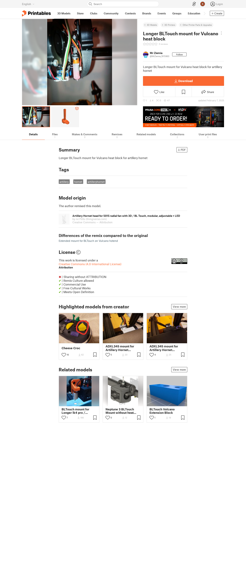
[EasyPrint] (194, 4)
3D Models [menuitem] (63, 13)
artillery (64, 181)
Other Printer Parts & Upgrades (197, 25)
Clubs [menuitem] (93, 13)
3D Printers (169, 25)
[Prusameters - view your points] (202, 4)
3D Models (152, 25)
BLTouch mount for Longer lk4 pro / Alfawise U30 (75, 411)
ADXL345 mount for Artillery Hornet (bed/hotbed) (120, 348)
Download (185, 81)
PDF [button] (183, 149)
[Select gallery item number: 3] (82, 403)
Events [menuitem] (162, 13)
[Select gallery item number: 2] (79, 403)
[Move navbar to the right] (204, 13)
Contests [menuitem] (130, 13)
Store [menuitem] (80, 13)
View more (179, 306)
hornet (78, 181)
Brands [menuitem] (146, 13)
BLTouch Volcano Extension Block (162, 411)
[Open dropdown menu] (221, 33)
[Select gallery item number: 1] (75, 403)
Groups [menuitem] (176, 13)
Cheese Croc (71, 348)
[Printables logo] (36, 13)
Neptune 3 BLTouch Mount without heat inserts (120, 411)
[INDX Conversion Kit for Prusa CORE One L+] (183, 116)
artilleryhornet (96, 181)
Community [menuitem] (111, 13)
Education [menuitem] (194, 13)
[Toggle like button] (64, 355)
